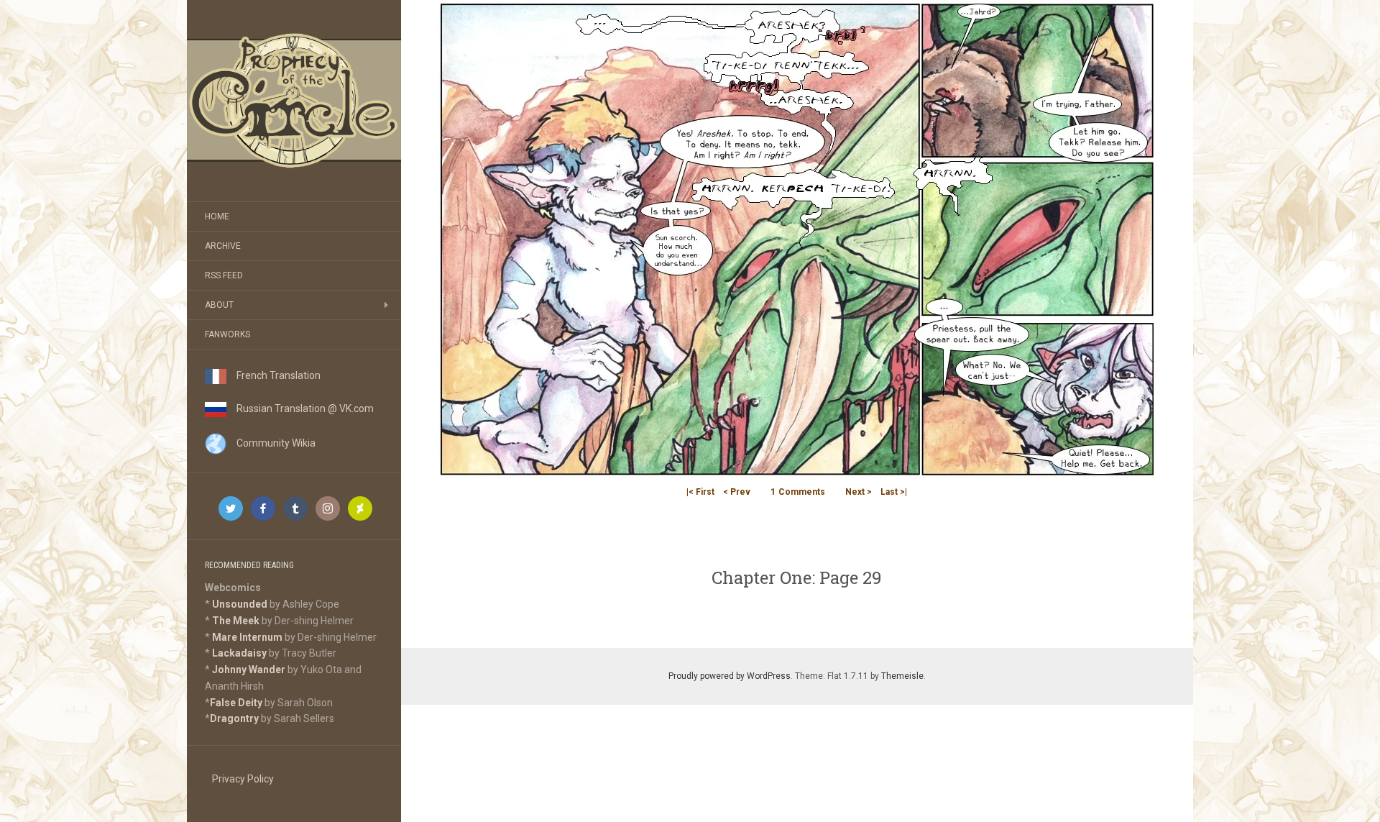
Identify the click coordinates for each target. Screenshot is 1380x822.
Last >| (893, 492)
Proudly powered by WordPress (729, 676)
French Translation (273, 375)
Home (217, 216)
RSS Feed (224, 275)
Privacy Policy (243, 779)
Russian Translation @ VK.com (300, 408)
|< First (700, 492)
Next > (858, 492)
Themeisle (902, 676)
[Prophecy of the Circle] (294, 101)
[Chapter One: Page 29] (797, 239)
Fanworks (227, 334)
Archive (223, 246)
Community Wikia (271, 443)
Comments (797, 492)
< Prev (736, 492)
